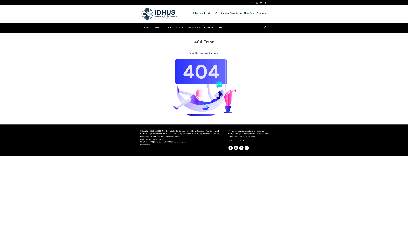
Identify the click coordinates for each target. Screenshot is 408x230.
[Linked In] (230, 148)
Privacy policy (145, 145)
